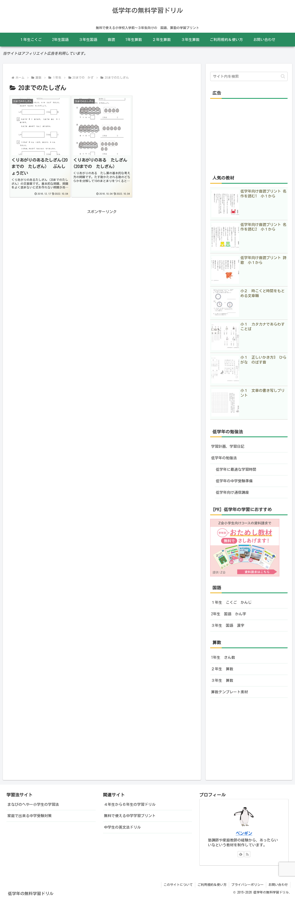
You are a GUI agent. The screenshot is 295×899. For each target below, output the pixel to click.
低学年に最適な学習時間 (236, 469)
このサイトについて (178, 884)
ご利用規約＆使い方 (212, 884)
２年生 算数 (222, 669)
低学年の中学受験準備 (234, 481)
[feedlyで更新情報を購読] (241, 854)
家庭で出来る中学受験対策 (29, 816)
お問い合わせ (278, 884)
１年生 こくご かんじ (231, 602)
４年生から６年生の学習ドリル (130, 804)
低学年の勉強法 (224, 458)
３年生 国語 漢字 (227, 625)
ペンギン (244, 833)
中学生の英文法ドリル (122, 827)
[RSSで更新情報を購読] (247, 854)
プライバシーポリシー (247, 884)
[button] (283, 76)
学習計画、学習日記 (227, 446)
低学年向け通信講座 (232, 492)
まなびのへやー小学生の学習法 (33, 804)
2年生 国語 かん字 (228, 614)
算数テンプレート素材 (229, 692)
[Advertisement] (102, 247)
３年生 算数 (222, 680)
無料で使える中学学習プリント (130, 816)
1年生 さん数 (223, 657)
